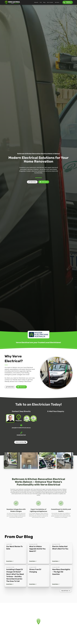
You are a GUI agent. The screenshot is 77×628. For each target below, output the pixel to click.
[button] (57, 2)
